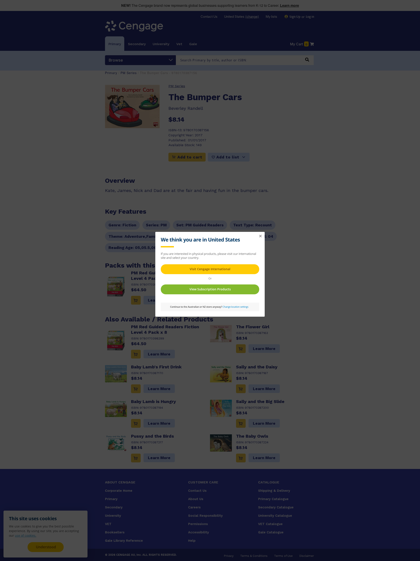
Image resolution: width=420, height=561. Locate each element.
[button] (260, 236)
